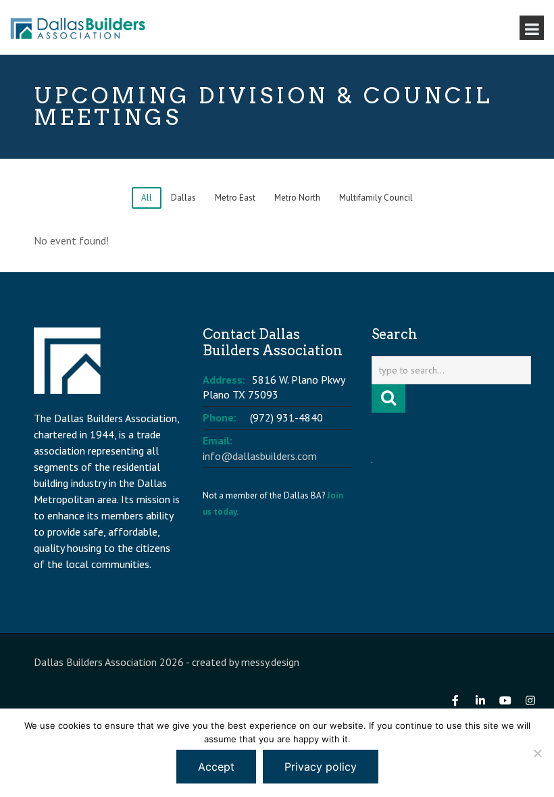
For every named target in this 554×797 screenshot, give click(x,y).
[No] (537, 753)
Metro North (297, 197)
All (146, 197)
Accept (216, 766)
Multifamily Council (376, 197)
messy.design (270, 662)
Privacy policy (320, 766)
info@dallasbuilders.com (260, 456)
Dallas (183, 197)
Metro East (235, 197)
